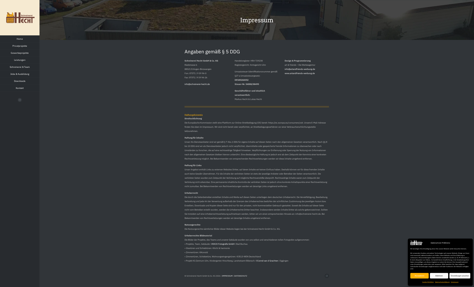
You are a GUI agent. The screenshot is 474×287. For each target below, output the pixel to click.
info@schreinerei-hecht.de (197, 84)
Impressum (454, 282)
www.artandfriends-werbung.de (300, 73)
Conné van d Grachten (267, 261)
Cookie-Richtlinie (428, 282)
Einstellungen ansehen (460, 276)
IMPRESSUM (227, 276)
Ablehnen (439, 276)
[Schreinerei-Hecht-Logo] (20, 13)
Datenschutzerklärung (442, 282)
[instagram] (20, 100)
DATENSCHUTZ (240, 276)
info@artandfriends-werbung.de (300, 69)
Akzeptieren (419, 276)
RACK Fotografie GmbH (223, 244)
